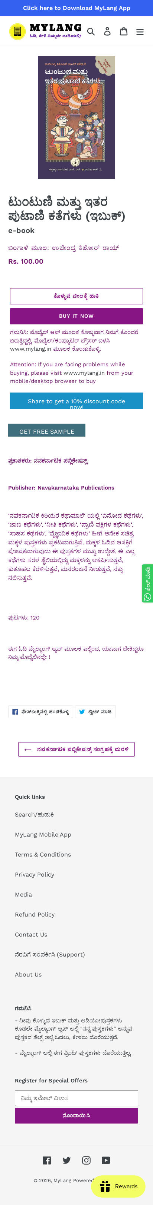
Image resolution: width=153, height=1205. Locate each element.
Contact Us (31, 934)
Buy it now (76, 316)
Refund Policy (35, 914)
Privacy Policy (34, 874)
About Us (28, 974)
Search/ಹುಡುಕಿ (34, 814)
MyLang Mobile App (43, 834)
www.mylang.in (30, 349)
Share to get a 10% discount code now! (76, 403)
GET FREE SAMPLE (46, 431)
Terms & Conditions (43, 854)
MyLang (62, 1180)
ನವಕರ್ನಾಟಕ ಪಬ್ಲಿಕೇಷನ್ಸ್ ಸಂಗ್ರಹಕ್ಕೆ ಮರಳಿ (82, 749)
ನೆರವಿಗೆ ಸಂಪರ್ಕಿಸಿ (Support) (50, 954)
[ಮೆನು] (140, 31)
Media (23, 894)
